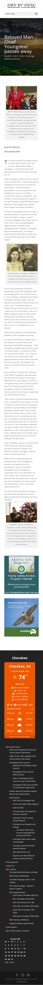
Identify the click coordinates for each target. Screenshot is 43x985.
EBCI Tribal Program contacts (17, 931)
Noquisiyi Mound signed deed (21, 923)
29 (6, 959)
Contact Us (10, 866)
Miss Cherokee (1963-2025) (23, 899)
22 (6, 956)
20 (21, 952)
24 (12, 956)
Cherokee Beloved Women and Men (23, 872)
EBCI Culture (11, 869)
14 (24, 948)
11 (15, 948)
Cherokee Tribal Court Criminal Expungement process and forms (25, 833)
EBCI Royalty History (17, 892)
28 (24, 956)
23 (9, 956)
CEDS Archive (18, 808)
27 (21, 956)
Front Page (30, 56)
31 (12, 959)
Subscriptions (11, 927)
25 (15, 956)
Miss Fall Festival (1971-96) (23, 902)
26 (18, 956)
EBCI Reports (14, 798)
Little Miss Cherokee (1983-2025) (26, 916)
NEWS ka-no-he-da (11, 59)
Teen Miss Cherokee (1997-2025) (26, 906)
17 (12, 952)
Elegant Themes (22, 979)
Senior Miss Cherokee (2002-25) (25, 895)
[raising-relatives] (21, 593)
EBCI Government (13, 747)
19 (18, 952)
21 (24, 952)
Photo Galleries (12, 862)
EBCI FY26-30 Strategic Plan (24, 800)
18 (15, 952)
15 (6, 952)
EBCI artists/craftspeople (19, 876)
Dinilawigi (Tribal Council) (19, 762)
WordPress (22, 982)
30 (9, 959)
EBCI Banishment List (21, 852)
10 (12, 948)
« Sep (6, 962)
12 (18, 948)
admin (9, 56)
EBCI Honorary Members (19, 920)
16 (9, 952)
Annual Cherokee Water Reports (26, 804)
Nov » (12, 962)
